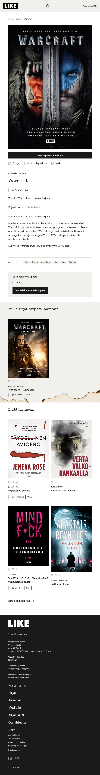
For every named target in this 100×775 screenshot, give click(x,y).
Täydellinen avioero (19, 491)
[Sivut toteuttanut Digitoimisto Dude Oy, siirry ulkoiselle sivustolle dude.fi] (13, 768)
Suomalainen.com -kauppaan (30, 290)
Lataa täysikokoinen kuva (50, 155)
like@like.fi (12, 660)
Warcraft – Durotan (21, 390)
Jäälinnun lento (59, 584)
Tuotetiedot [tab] (33, 207)
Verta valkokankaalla (63, 491)
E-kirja (20, 282)
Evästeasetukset (15, 750)
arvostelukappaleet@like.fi (19, 669)
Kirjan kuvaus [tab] (15, 207)
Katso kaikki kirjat (19, 600)
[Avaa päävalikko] (87, 6)
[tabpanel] (50, 231)
